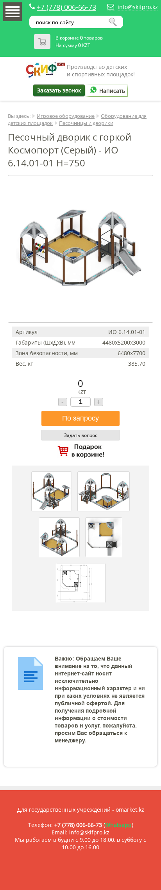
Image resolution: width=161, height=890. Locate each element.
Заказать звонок (59, 90)
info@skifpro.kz (138, 7)
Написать (112, 90)
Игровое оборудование (66, 115)
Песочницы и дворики (86, 122)
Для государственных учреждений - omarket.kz (80, 809)
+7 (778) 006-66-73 (66, 7)
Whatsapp (118, 825)
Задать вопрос (80, 435)
